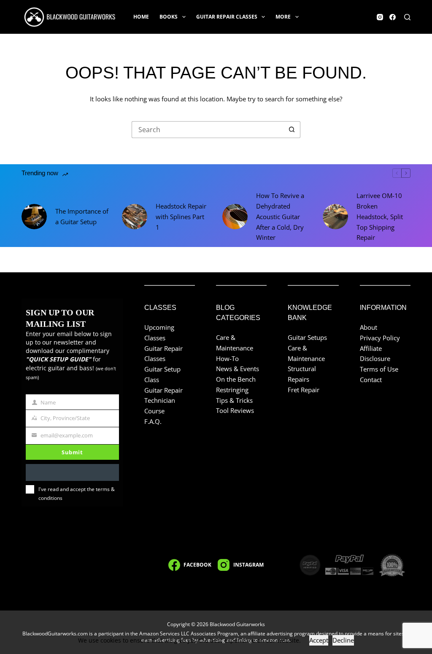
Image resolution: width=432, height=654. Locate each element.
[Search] (407, 17)
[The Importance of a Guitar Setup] (34, 216)
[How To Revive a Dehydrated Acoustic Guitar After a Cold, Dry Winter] (235, 216)
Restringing (232, 389)
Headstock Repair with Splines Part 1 (181, 216)
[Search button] (292, 129)
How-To (227, 358)
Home (141, 16)
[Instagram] (380, 17)
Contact (371, 379)
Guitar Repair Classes (226, 16)
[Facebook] (392, 17)
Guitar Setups (307, 337)
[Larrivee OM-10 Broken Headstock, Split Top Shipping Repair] (335, 216)
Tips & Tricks (234, 400)
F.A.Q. (153, 421)
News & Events (237, 368)
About (368, 327)
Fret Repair (303, 389)
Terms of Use (379, 369)
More (283, 16)
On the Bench (236, 379)
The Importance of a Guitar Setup (81, 216)
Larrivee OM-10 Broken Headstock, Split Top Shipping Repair (379, 216)
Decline (343, 640)
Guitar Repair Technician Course (163, 400)
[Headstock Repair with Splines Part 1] (134, 216)
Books (168, 16)
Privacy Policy (380, 338)
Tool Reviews (235, 410)
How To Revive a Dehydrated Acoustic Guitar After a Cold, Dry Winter (280, 216)
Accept (318, 640)
